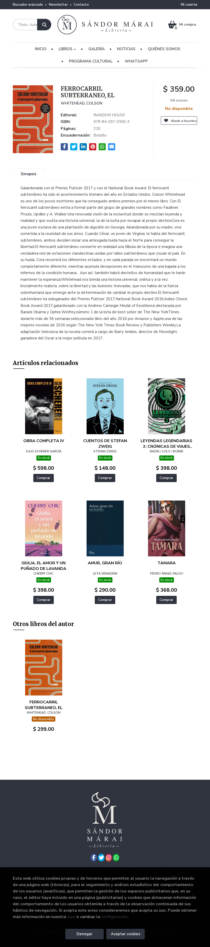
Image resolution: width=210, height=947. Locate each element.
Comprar (43, 477)
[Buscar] (44, 24)
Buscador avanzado (28, 4)
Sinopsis (28, 173)
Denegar (84, 933)
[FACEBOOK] (94, 857)
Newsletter (58, 4)
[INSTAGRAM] (109, 857)
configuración (114, 917)
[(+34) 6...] (116, 857)
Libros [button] (66, 48)
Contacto (81, 4)
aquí (71, 917)
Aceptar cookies (125, 933)
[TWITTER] (101, 857)
